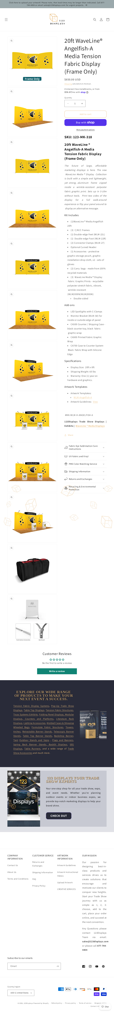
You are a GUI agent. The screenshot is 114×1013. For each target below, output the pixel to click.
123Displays (28, 1003)
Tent (15, 740)
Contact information (99, 1006)
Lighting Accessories (35, 723)
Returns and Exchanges (38, 864)
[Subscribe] (57, 966)
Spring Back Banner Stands (29, 744)
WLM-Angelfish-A (83, 397)
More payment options (85, 129)
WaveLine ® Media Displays (90, 425)
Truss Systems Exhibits (25, 714)
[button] (6, 19)
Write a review (57, 671)
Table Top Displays (34, 710)
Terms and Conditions (17, 878)
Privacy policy (70, 1003)
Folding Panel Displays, (52, 714)
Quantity (68, 97)
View (95, 401)
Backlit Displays (57, 744)
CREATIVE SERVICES (66, 889)
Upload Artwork (65, 882)
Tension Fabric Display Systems (31, 705)
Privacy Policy (38, 885)
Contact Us (12, 865)
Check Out (58, 816)
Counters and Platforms (38, 718)
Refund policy (57, 1003)
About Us (11, 872)
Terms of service (85, 1003)
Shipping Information (42, 872)
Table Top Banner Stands (37, 735)
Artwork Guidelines (66, 865)
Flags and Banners (62, 740)
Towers (69, 727)
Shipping (68, 84)
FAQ (34, 879)
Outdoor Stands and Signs (34, 740)
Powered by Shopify (41, 1003)
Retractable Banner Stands (37, 731)
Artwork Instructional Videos (67, 874)
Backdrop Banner (63, 735)
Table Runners (32, 748)
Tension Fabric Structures (59, 710)
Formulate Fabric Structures (47, 727)
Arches (17, 731)
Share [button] (70, 435)
